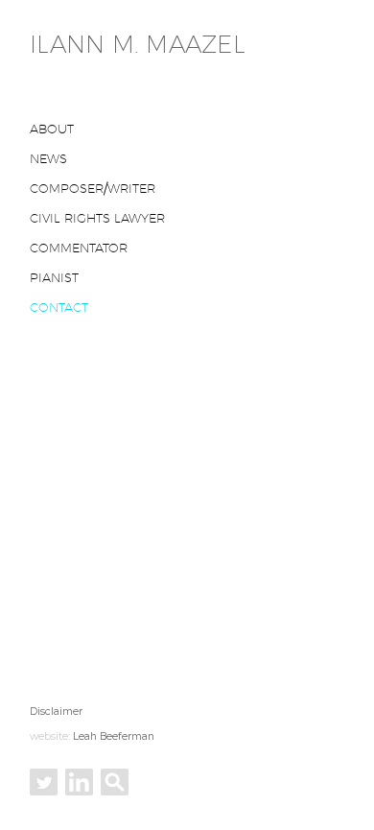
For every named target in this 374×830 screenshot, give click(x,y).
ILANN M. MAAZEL (137, 44)
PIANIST (54, 277)
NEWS (48, 158)
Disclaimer (56, 711)
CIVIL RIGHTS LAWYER (97, 217)
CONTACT (59, 307)
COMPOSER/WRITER (92, 188)
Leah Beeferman (113, 736)
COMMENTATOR (79, 247)
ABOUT (52, 128)
